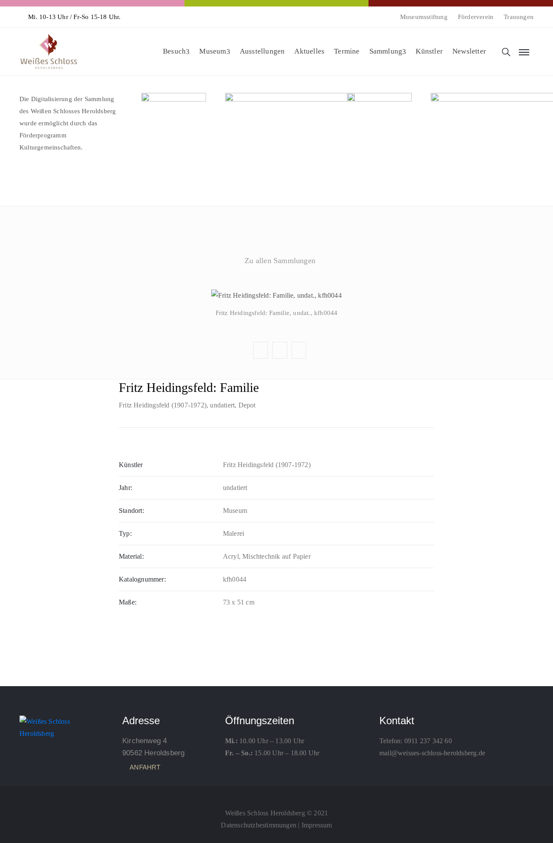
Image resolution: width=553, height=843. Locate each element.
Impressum (317, 825)
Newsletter (469, 51)
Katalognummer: (142, 579)
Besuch (174, 51)
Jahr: (125, 487)
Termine (346, 51)
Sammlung (386, 51)
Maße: (128, 602)
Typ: (125, 533)
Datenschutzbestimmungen (258, 825)
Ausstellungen (262, 51)
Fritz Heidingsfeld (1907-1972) (163, 405)
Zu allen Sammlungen (280, 260)
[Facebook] (276, 794)
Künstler (429, 51)
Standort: (131, 510)
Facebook (276, 281)
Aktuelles (309, 51)
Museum (212, 51)
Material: (131, 556)
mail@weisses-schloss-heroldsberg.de (432, 753)
